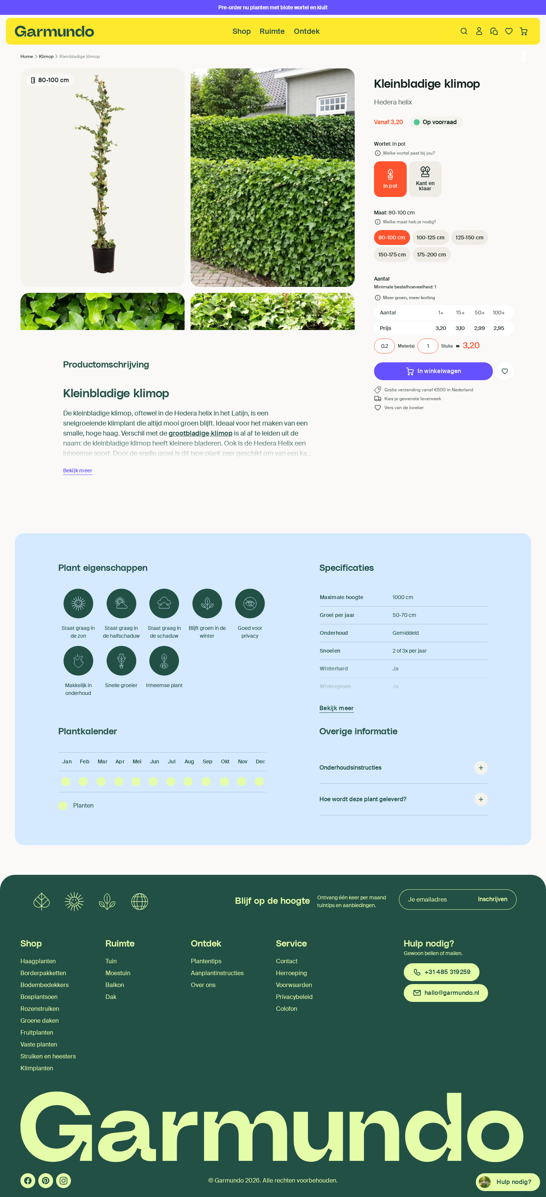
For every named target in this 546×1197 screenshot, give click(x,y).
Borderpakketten (43, 973)
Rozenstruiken (39, 1009)
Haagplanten (38, 961)
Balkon (114, 985)
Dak (110, 997)
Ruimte (272, 31)
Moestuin (117, 973)
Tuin (111, 961)
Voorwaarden (294, 985)
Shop (242, 31)
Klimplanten (36, 1068)
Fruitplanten (36, 1032)
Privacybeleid (294, 997)
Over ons (203, 985)
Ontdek (307, 31)
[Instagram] (63, 1180)
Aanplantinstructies (217, 973)
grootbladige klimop (201, 433)
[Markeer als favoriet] (505, 371)
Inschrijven (492, 899)
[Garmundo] (54, 31)
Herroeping (291, 973)
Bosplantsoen (39, 997)
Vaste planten (38, 1044)
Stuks (447, 346)
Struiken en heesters (48, 1056)
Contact (287, 961)
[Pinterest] (45, 1180)
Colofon (286, 1009)
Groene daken (39, 1021)
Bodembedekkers (44, 985)
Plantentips (206, 961)
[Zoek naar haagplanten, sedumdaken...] (464, 31)
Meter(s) (406, 346)
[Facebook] (27, 1180)
